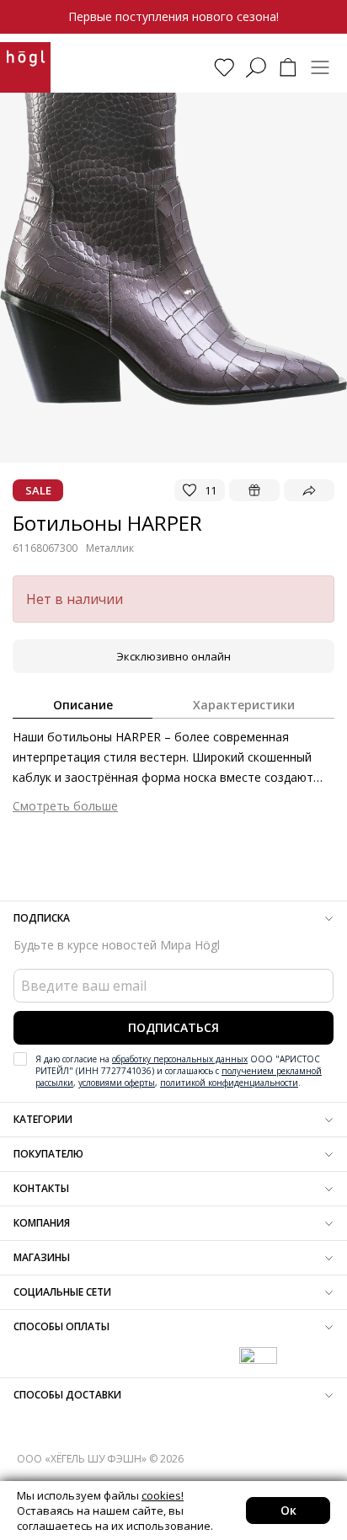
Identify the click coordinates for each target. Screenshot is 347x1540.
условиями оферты (116, 1082)
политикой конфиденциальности (229, 1082)
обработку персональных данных (180, 1059)
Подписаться (173, 1027)
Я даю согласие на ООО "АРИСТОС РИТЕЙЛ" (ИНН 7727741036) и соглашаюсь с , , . (178, 1070)
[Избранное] (224, 67)
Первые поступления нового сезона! (173, 16)
